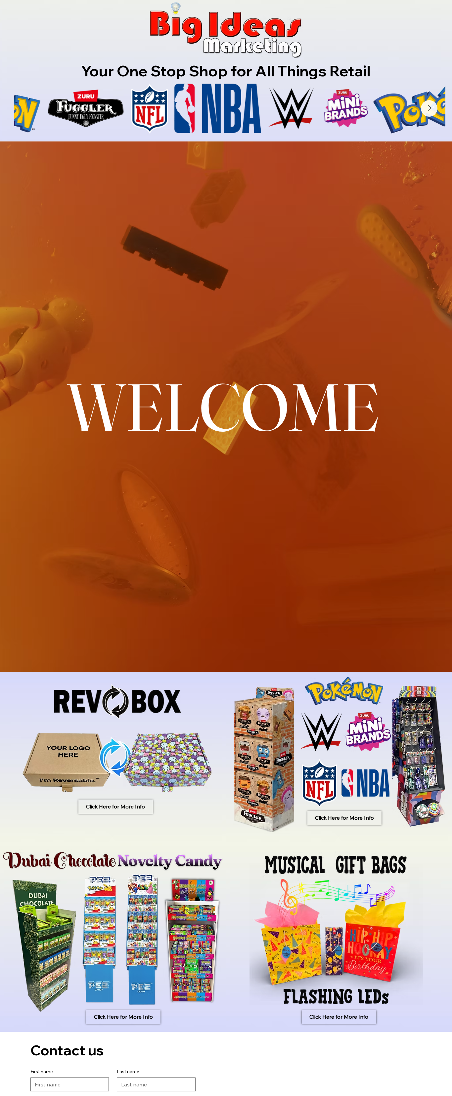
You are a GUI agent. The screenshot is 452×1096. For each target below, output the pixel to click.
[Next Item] (429, 108)
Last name (128, 1072)
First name (41, 1072)
